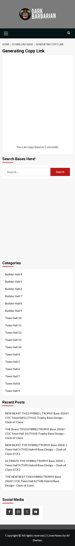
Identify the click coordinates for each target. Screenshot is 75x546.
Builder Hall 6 (13, 288)
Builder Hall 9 (13, 310)
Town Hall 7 (12, 376)
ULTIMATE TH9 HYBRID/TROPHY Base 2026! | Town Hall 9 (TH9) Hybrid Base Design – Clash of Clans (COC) (35, 465)
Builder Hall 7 (13, 296)
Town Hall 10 (13, 318)
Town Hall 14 (13, 347)
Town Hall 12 (13, 332)
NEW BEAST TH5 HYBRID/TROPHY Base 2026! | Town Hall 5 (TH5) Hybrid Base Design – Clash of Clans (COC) (36, 449)
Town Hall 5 (12, 361)
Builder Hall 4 (13, 274)
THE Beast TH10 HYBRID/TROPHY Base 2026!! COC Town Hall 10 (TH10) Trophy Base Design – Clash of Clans (35, 434)
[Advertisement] (37, 100)
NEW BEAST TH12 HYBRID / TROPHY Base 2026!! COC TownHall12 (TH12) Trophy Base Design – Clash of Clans (37, 418)
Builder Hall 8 (13, 303)
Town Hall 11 (13, 325)
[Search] (68, 33)
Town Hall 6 (12, 369)
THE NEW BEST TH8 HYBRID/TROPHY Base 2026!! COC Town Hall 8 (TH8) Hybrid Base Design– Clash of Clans (33, 481)
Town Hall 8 (12, 383)
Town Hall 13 (13, 339)
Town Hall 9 (12, 390)
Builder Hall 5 (13, 281)
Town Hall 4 (12, 354)
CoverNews (54, 535)
